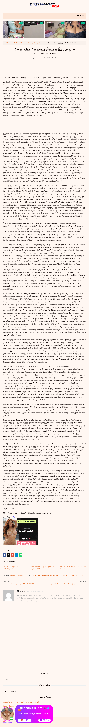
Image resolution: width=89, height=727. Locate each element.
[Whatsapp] (20, 555)
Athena (20, 591)
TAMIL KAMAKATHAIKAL (46, 575)
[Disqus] (44, 636)
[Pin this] (12, 555)
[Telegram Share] (16, 555)
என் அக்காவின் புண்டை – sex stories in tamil (73, 567)
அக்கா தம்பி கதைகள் (16, 575)
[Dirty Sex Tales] (44, 5)
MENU (82, 16)
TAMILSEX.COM (77, 575)
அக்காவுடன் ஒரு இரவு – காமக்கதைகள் (11, 567)
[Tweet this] (8, 555)
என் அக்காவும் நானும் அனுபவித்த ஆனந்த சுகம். (42, 567)
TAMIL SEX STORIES (63, 575)
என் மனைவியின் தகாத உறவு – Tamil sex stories (18, 582)
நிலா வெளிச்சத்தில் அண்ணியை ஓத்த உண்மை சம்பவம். (68, 582)
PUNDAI (34, 575)
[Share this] (4, 555)
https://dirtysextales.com (34, 591)
